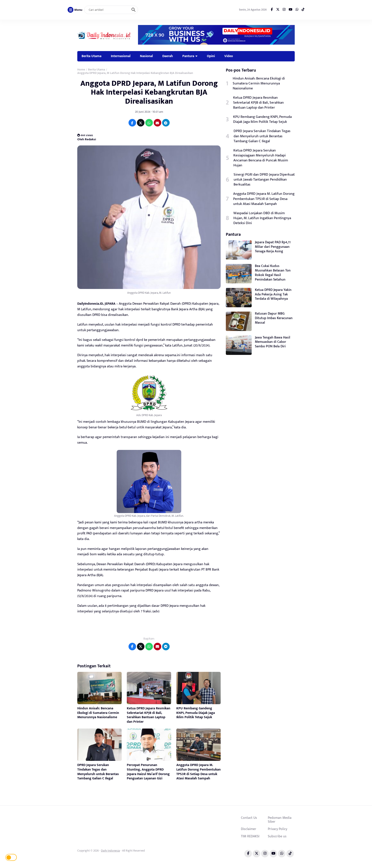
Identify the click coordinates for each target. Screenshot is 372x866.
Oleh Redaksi (86, 139)
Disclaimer (248, 829)
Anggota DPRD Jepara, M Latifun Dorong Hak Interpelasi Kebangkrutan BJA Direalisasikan (149, 92)
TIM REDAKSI (250, 836)
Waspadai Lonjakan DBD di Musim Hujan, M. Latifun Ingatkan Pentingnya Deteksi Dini (262, 218)
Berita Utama (91, 56)
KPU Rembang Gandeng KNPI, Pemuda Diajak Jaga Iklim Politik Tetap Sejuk (195, 712)
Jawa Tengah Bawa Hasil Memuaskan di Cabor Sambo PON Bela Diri (272, 342)
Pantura (188, 56)
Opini (211, 56)
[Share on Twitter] (140, 122)
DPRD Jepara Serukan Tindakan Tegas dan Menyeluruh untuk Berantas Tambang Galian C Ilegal (98, 771)
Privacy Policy (277, 829)
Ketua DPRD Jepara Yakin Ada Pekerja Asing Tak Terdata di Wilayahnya (273, 294)
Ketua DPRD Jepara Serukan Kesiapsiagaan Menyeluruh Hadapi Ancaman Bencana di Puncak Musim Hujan (260, 158)
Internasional (120, 56)
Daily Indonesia (110, 850)
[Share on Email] (157, 122)
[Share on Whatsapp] (149, 122)
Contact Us (249, 818)
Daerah (167, 56)
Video (228, 56)
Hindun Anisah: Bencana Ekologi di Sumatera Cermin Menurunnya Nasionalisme (98, 712)
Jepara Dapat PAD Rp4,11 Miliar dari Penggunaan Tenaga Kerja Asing (273, 246)
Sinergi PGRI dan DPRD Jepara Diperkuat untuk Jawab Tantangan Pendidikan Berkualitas (264, 179)
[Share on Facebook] (132, 122)
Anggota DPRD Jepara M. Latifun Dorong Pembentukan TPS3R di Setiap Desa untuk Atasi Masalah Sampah (198, 771)
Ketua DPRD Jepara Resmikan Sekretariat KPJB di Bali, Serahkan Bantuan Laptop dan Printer (148, 715)
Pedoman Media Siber (279, 819)
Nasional (146, 56)
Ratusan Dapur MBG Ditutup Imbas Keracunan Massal (274, 318)
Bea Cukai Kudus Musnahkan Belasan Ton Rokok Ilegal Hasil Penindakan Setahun (273, 272)
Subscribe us (277, 836)
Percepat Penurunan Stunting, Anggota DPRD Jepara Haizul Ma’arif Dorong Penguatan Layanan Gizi (148, 771)
